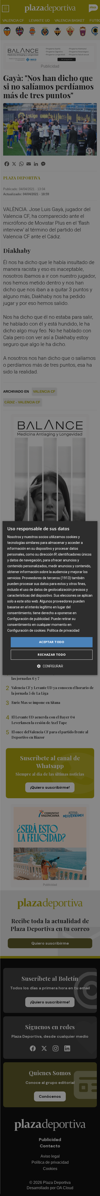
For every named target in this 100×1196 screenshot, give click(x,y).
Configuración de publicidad (28, 619)
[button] (50, 666)
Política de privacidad (63, 631)
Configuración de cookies (26, 631)
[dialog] (49, 598)
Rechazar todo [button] (52, 654)
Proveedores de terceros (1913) (46, 578)
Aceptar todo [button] (51, 642)
